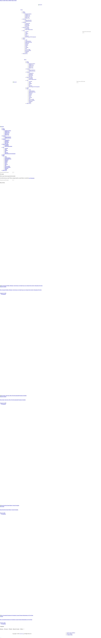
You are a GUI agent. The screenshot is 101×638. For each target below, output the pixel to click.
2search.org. (21, 633)
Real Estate (2, 506)
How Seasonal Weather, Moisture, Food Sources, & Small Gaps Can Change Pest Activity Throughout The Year (20, 289)
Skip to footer (14, 0)
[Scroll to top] (0, 637)
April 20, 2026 (2, 622)
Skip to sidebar (8, 0)
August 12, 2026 (3, 403)
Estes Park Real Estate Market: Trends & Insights (9, 509)
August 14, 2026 (3, 293)
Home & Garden (3, 286)
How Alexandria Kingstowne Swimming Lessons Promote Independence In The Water (16, 619)
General (1, 616)
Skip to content (3, 0)
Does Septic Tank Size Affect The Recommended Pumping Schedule (13, 399)
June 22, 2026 (2, 512)
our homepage (31, 178)
